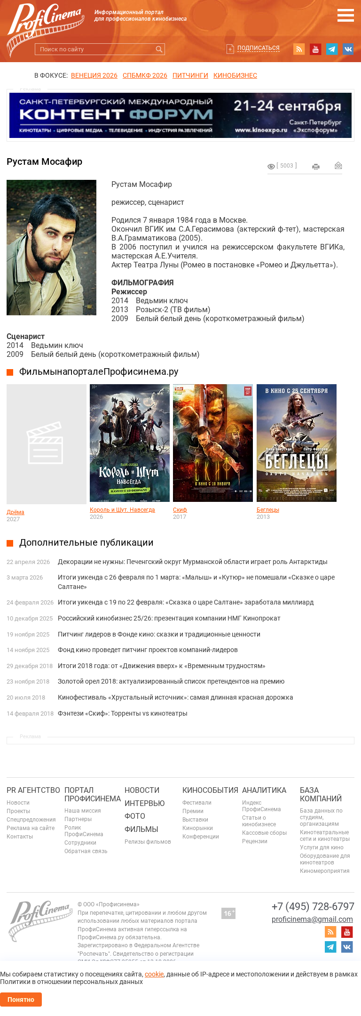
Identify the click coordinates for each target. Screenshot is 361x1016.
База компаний (321, 794)
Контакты (20, 836)
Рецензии (254, 841)
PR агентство (33, 790)
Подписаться (258, 48)
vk (348, 48)
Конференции (200, 836)
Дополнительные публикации (86, 542)
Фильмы (141, 829)
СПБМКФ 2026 (145, 75)
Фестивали (197, 802)
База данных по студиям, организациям (321, 817)
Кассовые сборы (264, 833)
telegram (331, 48)
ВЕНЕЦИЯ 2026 (94, 75)
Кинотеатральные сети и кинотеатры (325, 835)
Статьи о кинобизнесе (259, 821)
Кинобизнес (235, 75)
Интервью (145, 803)
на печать (316, 166)
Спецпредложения (31, 819)
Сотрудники (80, 842)
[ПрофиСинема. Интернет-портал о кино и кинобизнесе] (46, 19)
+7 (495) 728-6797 (313, 906)
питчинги (190, 75)
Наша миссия (82, 810)
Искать (159, 49)
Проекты (18, 811)
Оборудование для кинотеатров (325, 859)
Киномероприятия (325, 871)
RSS (298, 48)
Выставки (195, 819)
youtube (315, 48)
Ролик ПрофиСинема (83, 831)
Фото (135, 816)
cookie (154, 974)
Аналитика (264, 790)
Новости (18, 802)
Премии (193, 811)
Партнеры (78, 819)
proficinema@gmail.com (312, 919)
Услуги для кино (322, 847)
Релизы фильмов (148, 842)
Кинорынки (197, 828)
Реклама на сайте (31, 828)
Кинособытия (210, 790)
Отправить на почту (338, 165)
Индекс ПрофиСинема (261, 806)
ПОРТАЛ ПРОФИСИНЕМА (92, 794)
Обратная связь (86, 851)
